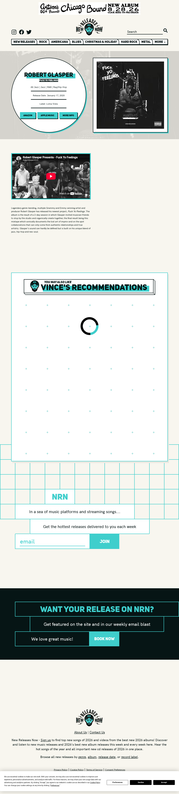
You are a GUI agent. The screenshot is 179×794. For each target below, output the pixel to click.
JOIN (105, 541)
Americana (59, 42)
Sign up (46, 740)
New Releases (24, 42)
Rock (43, 42)
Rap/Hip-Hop (60, 86)
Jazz (43, 86)
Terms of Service (94, 769)
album (92, 757)
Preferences (117, 782)
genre (82, 757)
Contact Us (97, 732)
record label (129, 757)
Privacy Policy (60, 769)
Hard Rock (129, 42)
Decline (141, 782)
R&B (49, 86)
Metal (146, 42)
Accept (164, 782)
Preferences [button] (54, 785)
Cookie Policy (76, 769)
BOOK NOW (104, 638)
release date (107, 757)
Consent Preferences (115, 769)
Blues (76, 42)
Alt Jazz (35, 86)
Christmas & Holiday (101, 42)
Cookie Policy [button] (95, 783)
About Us (80, 732)
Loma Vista (52, 103)
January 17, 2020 (56, 95)
